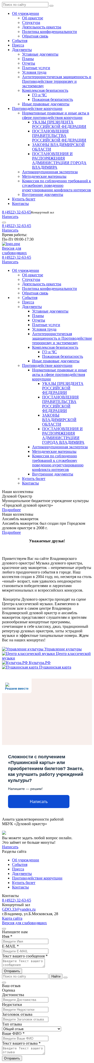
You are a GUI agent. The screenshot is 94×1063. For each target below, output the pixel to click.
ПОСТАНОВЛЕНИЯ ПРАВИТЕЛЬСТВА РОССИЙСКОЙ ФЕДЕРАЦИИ (59, 135)
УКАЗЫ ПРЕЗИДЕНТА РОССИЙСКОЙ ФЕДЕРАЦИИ (59, 124)
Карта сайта (12, 918)
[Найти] (51, 6)
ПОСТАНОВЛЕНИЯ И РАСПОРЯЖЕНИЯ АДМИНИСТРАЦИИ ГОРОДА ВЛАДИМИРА (59, 160)
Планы (28, 59)
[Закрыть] (65, 977)
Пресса (18, 45)
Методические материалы (44, 176)
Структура (31, 22)
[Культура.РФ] (15, 662)
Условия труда (34, 72)
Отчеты (28, 63)
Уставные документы (40, 54)
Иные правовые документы (45, 104)
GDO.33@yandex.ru (19, 909)
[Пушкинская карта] (20, 667)
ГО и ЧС (39, 95)
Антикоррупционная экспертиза (50, 172)
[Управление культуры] (23, 649)
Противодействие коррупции (37, 108)
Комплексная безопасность (45, 90)
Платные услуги (36, 68)
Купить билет (23, 199)
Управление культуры (63, 649)
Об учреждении (25, 13)
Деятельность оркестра (41, 27)
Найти (55, 976)
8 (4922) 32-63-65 (16, 212)
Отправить (12, 971)
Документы (22, 50)
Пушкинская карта (55, 667)
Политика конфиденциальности (49, 31)
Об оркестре (32, 18)
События (19, 40)
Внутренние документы (42, 194)
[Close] (4, 928)
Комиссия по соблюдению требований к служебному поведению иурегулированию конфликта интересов (56, 185)
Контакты (20, 203)
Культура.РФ (40, 662)
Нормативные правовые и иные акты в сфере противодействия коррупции (55, 115)
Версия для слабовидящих (24, 923)
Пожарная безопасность (52, 99)
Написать (10, 216)
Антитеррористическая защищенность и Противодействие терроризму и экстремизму (56, 81)
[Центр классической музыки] (29, 653)
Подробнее (11, 510)
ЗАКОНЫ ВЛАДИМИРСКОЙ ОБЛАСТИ (59, 419)
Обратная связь (35, 36)
